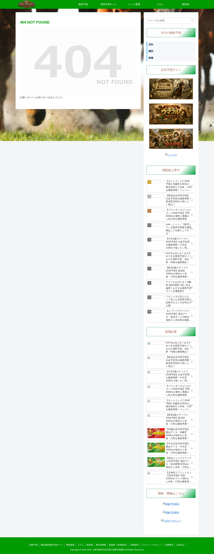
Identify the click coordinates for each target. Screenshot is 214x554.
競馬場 (90, 545)
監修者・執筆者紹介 (118, 545)
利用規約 (134, 545)
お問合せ (180, 545)
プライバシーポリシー (152, 545)
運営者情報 (101, 545)
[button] (192, 20)
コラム (80, 545)
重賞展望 (70, 545)
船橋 (151, 58)
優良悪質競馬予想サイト (52, 545)
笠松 (151, 44)
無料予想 (34, 545)
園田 (151, 51)
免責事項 (169, 545)
